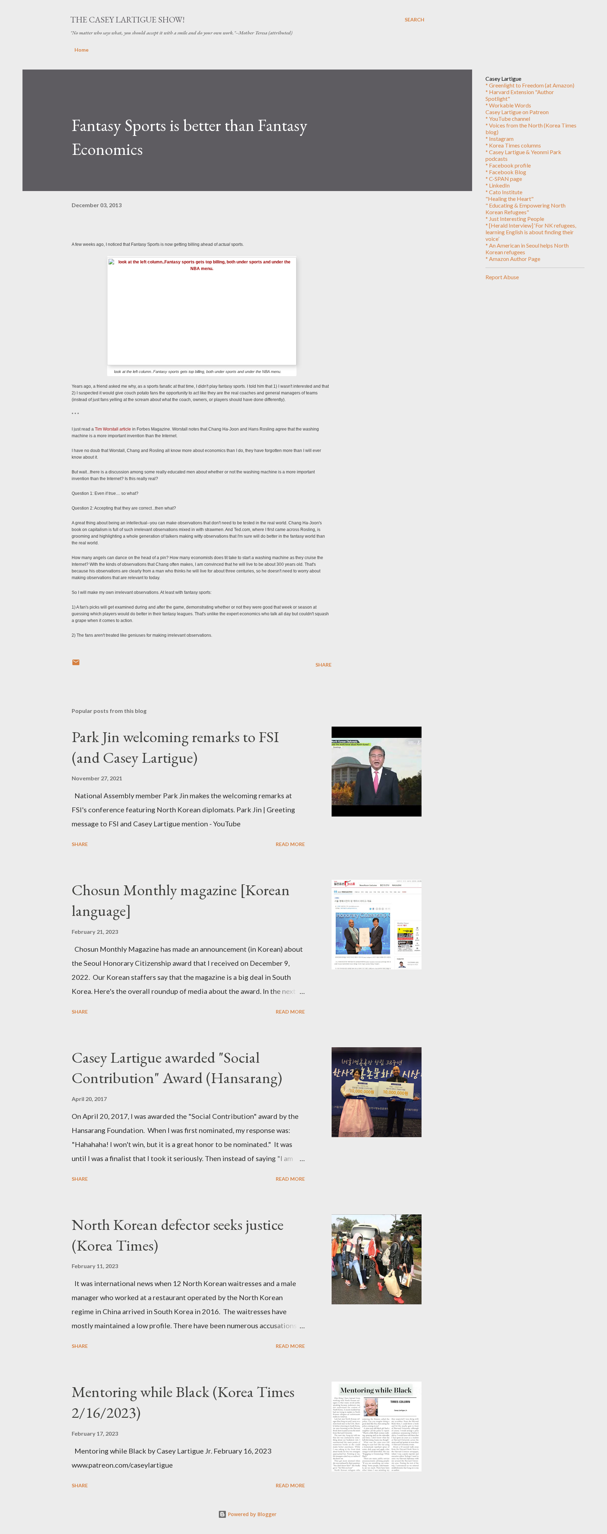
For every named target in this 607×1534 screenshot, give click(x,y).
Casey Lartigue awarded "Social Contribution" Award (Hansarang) (177, 1067)
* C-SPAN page (503, 178)
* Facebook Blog (505, 172)
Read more (290, 844)
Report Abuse (502, 277)
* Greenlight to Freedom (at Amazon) (529, 85)
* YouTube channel (507, 118)
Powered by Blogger (251, 1514)
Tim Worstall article (113, 429)
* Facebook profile (508, 165)
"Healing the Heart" (509, 198)
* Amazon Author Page (512, 258)
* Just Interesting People (514, 218)
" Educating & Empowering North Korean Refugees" (525, 208)
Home (81, 50)
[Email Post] (76, 665)
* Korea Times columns (513, 145)
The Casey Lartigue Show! (127, 19)
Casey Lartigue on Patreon (517, 112)
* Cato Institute (503, 192)
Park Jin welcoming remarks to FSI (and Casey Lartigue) (175, 747)
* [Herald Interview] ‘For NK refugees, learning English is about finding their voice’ (530, 232)
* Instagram (499, 138)
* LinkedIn (497, 185)
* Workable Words (508, 105)
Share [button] (323, 665)
